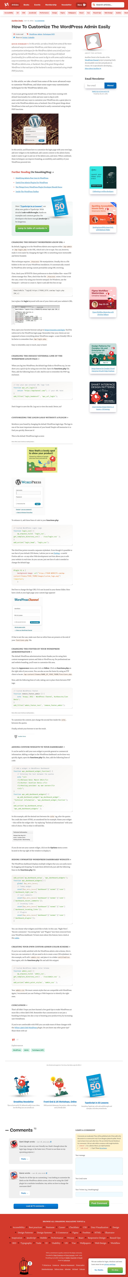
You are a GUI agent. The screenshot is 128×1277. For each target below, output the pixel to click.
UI (46, 1243)
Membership (51, 5)
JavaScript (32, 13)
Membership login (47, 1269)
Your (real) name (81, 1178)
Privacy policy (80, 1265)
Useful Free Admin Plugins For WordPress (32, 182)
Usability (56, 1243)
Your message (80, 1155)
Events (37, 5)
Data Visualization (99, 1227)
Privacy (70, 1238)
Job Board (75, 1269)
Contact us (55, 1265)
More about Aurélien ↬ (93, 69)
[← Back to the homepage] (6, 4)
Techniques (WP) (49, 34)
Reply (23, 1159)
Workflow (115, 1243)
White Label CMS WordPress (26, 1028)
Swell (80, 1258)
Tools (38, 1243)
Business (50, 1227)
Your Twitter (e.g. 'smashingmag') (87, 1190)
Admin (40, 34)
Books (26, 5)
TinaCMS (73, 1258)
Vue (88, 13)
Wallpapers (72, 13)
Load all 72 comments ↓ (35, 1206)
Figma (63, 13)
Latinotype (66, 1260)
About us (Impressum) (67, 1265)
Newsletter (67, 5)
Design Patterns (25, 1232)
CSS (23, 13)
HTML (98, 1232)
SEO (14, 1243)
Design (54, 13)
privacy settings (109, 1264)
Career (62, 1227)
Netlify (68, 1258)
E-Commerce (62, 1232)
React (81, 13)
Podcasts (82, 1269)
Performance (44, 13)
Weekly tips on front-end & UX (100, 91)
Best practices (35, 1227)
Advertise (68, 1269)
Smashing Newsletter (23, 1101)
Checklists (74, 1227)
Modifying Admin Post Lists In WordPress (32, 178)
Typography (26, 1243)
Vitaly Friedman (58, 1255)
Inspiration (17, 1238)
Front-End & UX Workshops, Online (60, 1101)
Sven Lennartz (70, 1255)
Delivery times (58, 1269)
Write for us (47, 1265)
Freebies (86, 1232)
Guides (118, 13)
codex (17, 938)
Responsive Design (97, 1238)
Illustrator (110, 1232)
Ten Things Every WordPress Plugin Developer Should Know (39, 187)
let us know (103, 1148)
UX (18, 13)
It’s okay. (115, 1270)
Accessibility (8, 13)
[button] (121, 5)
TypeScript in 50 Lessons (96, 1103)
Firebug (57, 553)
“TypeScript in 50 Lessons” (31, 206)
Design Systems (44, 1232)
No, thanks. (99, 1270)
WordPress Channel (92, 60)
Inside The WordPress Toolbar (27, 191)
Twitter (24, 38)
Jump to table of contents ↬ (32, 228)
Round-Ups (97, 13)
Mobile (43, 1238)
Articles (15, 5)
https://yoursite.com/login (55, 330)
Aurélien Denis (17, 21)
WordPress (33, 34)
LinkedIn (31, 38)
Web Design (109, 13)
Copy (68, 290)
